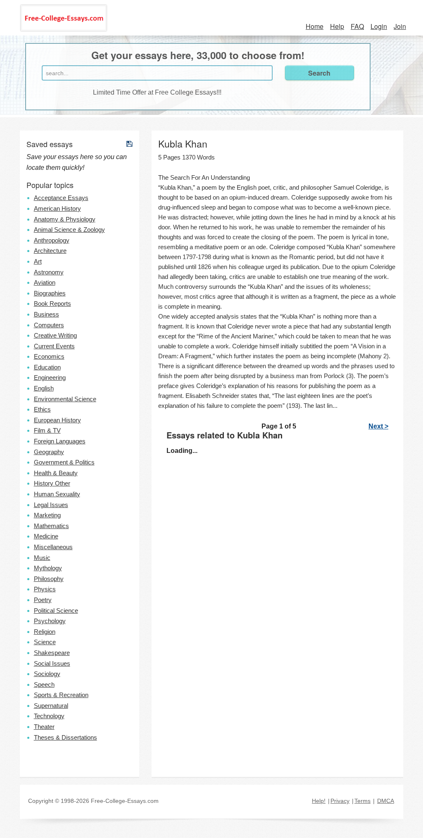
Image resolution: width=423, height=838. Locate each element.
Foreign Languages (60, 441)
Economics (49, 356)
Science (45, 641)
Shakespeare (52, 652)
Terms (362, 801)
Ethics (42, 409)
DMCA (385, 801)
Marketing (47, 515)
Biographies (50, 293)
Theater (44, 726)
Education (47, 367)
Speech (44, 684)
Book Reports (52, 303)
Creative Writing (55, 335)
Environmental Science (65, 398)
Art (38, 261)
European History (57, 420)
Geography (49, 451)
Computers (49, 325)
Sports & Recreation (61, 694)
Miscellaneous (53, 546)
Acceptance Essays (61, 197)
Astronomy (49, 272)
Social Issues (52, 663)
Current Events (54, 346)
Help (337, 26)
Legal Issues (51, 504)
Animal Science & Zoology (69, 229)
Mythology (48, 567)
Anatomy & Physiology (64, 219)
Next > (378, 426)
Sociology (47, 673)
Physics (45, 589)
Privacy (339, 801)
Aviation (44, 282)
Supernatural (51, 705)
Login (379, 26)
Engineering (50, 377)
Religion (44, 631)
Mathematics (51, 525)
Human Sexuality (57, 494)
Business (46, 314)
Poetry (43, 599)
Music (42, 557)
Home (314, 26)
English (44, 388)
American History (57, 208)
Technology (49, 715)
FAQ (357, 26)
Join (400, 26)
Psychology (50, 620)
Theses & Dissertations (65, 737)
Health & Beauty (56, 472)
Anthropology (51, 240)
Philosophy (49, 578)
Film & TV (47, 430)
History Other (52, 483)
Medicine (46, 536)
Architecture (50, 250)
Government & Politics (64, 462)
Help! (319, 801)
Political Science (56, 610)
